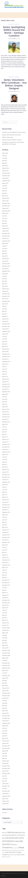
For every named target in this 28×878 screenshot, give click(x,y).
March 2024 (5, 226)
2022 (17, 841)
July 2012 (4, 570)
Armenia (13, 844)
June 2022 (4, 278)
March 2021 (5, 316)
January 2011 (5, 597)
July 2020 (4, 336)
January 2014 (5, 532)
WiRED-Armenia (20, 854)
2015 (8, 838)
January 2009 (5, 648)
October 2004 (5, 720)
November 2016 (6, 447)
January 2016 (5, 472)
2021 (13, 841)
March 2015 (5, 497)
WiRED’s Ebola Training (7, 137)
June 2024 (4, 218)
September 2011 (6, 585)
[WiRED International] (14, 4)
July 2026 (4, 155)
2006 (23, 832)
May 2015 (4, 492)
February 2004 (5, 740)
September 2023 (6, 241)
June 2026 (4, 158)
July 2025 (4, 185)
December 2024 (6, 203)
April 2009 (4, 643)
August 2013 (5, 545)
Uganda (3, 852)
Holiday (13, 847)
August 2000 (5, 798)
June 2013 (4, 550)
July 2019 (4, 366)
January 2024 (5, 231)
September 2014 (6, 512)
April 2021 (4, 314)
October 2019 (5, 359)
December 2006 (6, 675)
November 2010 (6, 602)
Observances (14, 850)
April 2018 (4, 404)
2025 (8, 844)
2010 (13, 835)
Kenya (21, 847)
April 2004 (4, 735)
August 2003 (5, 751)
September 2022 (6, 271)
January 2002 (5, 783)
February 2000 (5, 801)
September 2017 (6, 422)
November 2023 (6, 236)
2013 (23, 835)
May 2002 (4, 781)
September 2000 (6, 796)
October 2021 (5, 298)
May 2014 (4, 522)
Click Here (4, 812)
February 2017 (5, 439)
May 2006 (4, 680)
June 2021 (4, 308)
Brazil (17, 844)
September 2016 (6, 452)
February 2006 (5, 688)
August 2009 (5, 632)
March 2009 (5, 645)
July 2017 (4, 427)
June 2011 (4, 587)
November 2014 (6, 507)
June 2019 (4, 369)
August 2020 (5, 334)
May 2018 (4, 401)
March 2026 (5, 165)
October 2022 (5, 268)
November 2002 (6, 768)
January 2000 (5, 803)
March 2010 (5, 620)
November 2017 (6, 416)
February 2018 (5, 409)
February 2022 (5, 288)
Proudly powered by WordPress (8, 873)
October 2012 (5, 562)
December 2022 (6, 263)
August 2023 (5, 243)
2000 (3, 832)
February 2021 (5, 319)
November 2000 (6, 791)
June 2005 (4, 703)
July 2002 (4, 776)
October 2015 (5, 479)
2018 (21, 838)
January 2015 (5, 502)
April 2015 (4, 494)
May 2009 (4, 640)
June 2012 (4, 572)
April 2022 (4, 283)
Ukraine (7, 852)
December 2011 (6, 580)
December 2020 (6, 324)
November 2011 (6, 582)
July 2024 (4, 216)
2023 (21, 841)
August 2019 (5, 364)
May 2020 (4, 341)
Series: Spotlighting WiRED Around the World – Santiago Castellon (14, 31)
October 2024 (5, 208)
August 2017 (5, 424)
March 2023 (5, 256)
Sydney (22, 873)
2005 (20, 832)
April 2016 (4, 464)
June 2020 (4, 339)
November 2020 (6, 326)
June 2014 (4, 519)
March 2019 (5, 376)
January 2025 (5, 200)
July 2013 (4, 547)
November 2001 (6, 786)
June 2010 (4, 612)
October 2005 (5, 698)
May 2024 (4, 221)
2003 (13, 832)
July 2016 (4, 457)
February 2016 (5, 469)
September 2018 (6, 391)
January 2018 (5, 411)
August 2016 (5, 454)
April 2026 (4, 163)
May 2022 (4, 281)
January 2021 (5, 321)
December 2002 (6, 766)
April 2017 (4, 434)
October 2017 (5, 419)
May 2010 (4, 615)
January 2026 (5, 170)
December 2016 (6, 444)
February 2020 (5, 349)
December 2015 (6, 474)
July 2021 (4, 306)
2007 (3, 835)
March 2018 (5, 406)
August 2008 (5, 658)
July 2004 (4, 728)
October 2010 (5, 605)
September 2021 (6, 301)
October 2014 (5, 509)
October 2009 (5, 630)
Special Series (14, 24)
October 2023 (5, 238)
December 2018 (6, 384)
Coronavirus (7, 847)
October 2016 (5, 449)
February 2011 (5, 595)
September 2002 (6, 773)
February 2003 (5, 761)
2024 (4, 844)
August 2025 (5, 183)
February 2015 (5, 499)
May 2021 (4, 311)
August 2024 (5, 213)
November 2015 (6, 477)
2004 (16, 832)
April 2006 (4, 683)
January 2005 (5, 713)
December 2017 (6, 414)
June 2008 (4, 660)
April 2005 (4, 708)
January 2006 (5, 690)
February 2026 (5, 168)
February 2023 (5, 258)
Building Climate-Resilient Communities (11, 134)
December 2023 (6, 233)
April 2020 (4, 344)
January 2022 (5, 291)
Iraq (17, 847)
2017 (17, 838)
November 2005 (6, 695)
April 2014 (4, 524)
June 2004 (4, 730)
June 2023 (4, 248)
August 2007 (5, 670)
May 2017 (4, 432)
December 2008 (6, 650)
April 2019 (4, 374)
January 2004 (5, 743)
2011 (16, 835)
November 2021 (6, 296)
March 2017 (5, 437)
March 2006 (5, 685)
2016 (12, 838)
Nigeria (10, 850)
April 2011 (4, 590)
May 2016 (4, 462)
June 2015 (4, 489)
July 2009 (4, 635)
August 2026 (5, 153)
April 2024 (4, 223)
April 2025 (4, 193)
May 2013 (4, 552)
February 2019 (5, 379)
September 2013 (6, 542)
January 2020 (5, 351)
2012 (19, 835)
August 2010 (5, 607)
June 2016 (4, 459)
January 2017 (5, 442)
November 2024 (6, 205)
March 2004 (5, 738)
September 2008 (6, 655)
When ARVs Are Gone (12, 854)
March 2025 (5, 195)
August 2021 (5, 303)
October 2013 (5, 540)
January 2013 (5, 557)
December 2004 (6, 715)
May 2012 (4, 575)
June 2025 (4, 188)
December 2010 (6, 600)
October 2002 (5, 771)
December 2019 (6, 354)
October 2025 (5, 178)
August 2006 (5, 678)
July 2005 (4, 700)
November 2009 (6, 627)
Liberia (3, 850)
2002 (9, 832)
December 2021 (6, 293)
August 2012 (5, 567)
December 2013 (6, 535)
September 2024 (6, 211)
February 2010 (5, 622)
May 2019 (4, 371)
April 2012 (4, 577)
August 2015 (5, 484)
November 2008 (6, 653)
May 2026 (4, 160)
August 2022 (5, 273)
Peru (23, 850)
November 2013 (6, 537)
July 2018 (4, 396)
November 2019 (6, 356)
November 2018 (6, 386)
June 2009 (4, 638)
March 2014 (5, 527)
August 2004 (5, 725)
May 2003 (4, 758)
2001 (6, 832)
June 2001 (4, 788)
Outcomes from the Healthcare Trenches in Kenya (14, 132)
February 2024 (5, 228)
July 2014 (4, 517)
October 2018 (5, 389)
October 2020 (5, 329)
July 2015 (4, 487)
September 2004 (6, 723)
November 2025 (6, 175)
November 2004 (6, 718)
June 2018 (4, 399)
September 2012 (6, 565)
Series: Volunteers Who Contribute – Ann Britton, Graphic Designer (14, 84)
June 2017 (4, 429)
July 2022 (4, 276)
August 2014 (5, 514)
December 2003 (6, 746)
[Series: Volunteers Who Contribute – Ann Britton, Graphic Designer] (14, 98)
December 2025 (6, 173)
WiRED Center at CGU (6, 856)
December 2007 (6, 663)
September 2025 (6, 180)
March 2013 (5, 555)
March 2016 (5, 467)
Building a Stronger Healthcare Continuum (12, 139)
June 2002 (4, 778)
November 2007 (6, 665)
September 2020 (6, 331)
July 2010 (4, 610)
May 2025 (4, 190)
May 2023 (4, 251)
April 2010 (4, 617)
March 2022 (5, 286)
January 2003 (5, 763)
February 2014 (5, 530)
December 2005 (6, 693)
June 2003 (4, 756)
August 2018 (5, 394)
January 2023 (5, 261)
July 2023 (4, 246)
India (16, 847)
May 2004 (4, 733)
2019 (4, 841)
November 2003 (6, 748)
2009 (9, 835)
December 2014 (6, 504)
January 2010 (5, 625)
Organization (20, 850)
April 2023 (4, 253)
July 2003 (4, 753)
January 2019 (5, 381)
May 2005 (4, 705)
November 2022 (6, 266)
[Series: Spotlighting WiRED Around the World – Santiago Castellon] (14, 47)
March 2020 (5, 346)
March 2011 (5, 592)
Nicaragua (7, 850)
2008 (6, 835)
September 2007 (6, 668)
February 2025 (5, 198)
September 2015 (6, 482)
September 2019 (6, 361)
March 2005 (5, 710)
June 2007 (4, 673)
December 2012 (6, 560)
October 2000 (5, 793)
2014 (4, 838)
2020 (8, 841)
